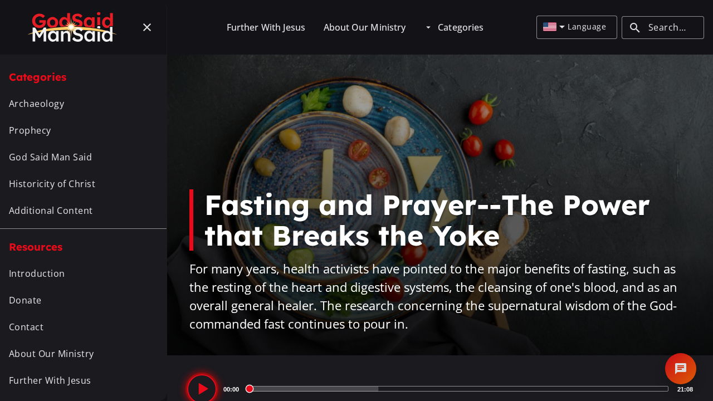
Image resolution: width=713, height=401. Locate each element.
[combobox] (554, 27)
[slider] (458, 389)
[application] (440, 389)
